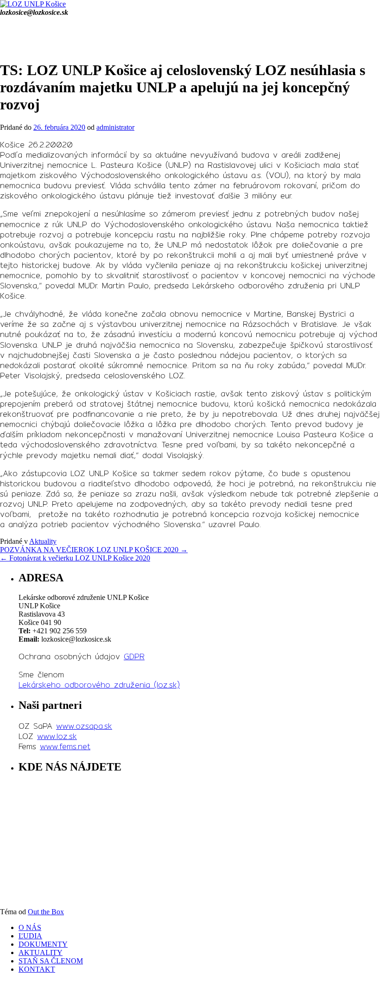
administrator (115, 127)
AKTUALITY (41, 952)
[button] (190, 38)
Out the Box (46, 912)
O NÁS (30, 927)
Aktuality (43, 541)
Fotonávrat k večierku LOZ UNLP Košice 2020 (75, 558)
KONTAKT (37, 969)
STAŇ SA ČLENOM (51, 961)
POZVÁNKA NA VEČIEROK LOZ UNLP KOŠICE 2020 (94, 550)
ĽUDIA (30, 936)
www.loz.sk (57, 736)
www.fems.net (65, 746)
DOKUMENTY (43, 944)
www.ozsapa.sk (84, 726)
